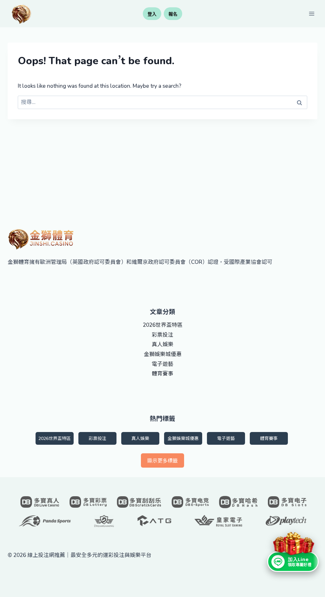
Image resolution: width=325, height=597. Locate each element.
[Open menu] (311, 13)
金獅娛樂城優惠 (163, 354)
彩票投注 (162, 335)
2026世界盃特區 (162, 325)
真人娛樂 (162, 344)
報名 (173, 14)
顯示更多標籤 (162, 460)
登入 (152, 14)
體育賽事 (162, 373)
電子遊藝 (162, 364)
